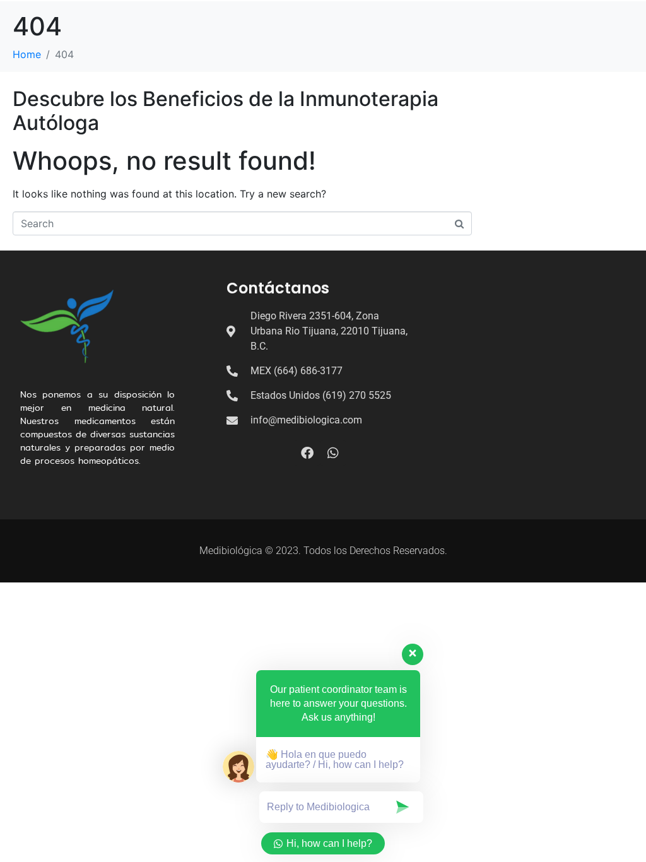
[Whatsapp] (333, 453)
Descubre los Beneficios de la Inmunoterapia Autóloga (225, 110)
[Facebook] (307, 453)
